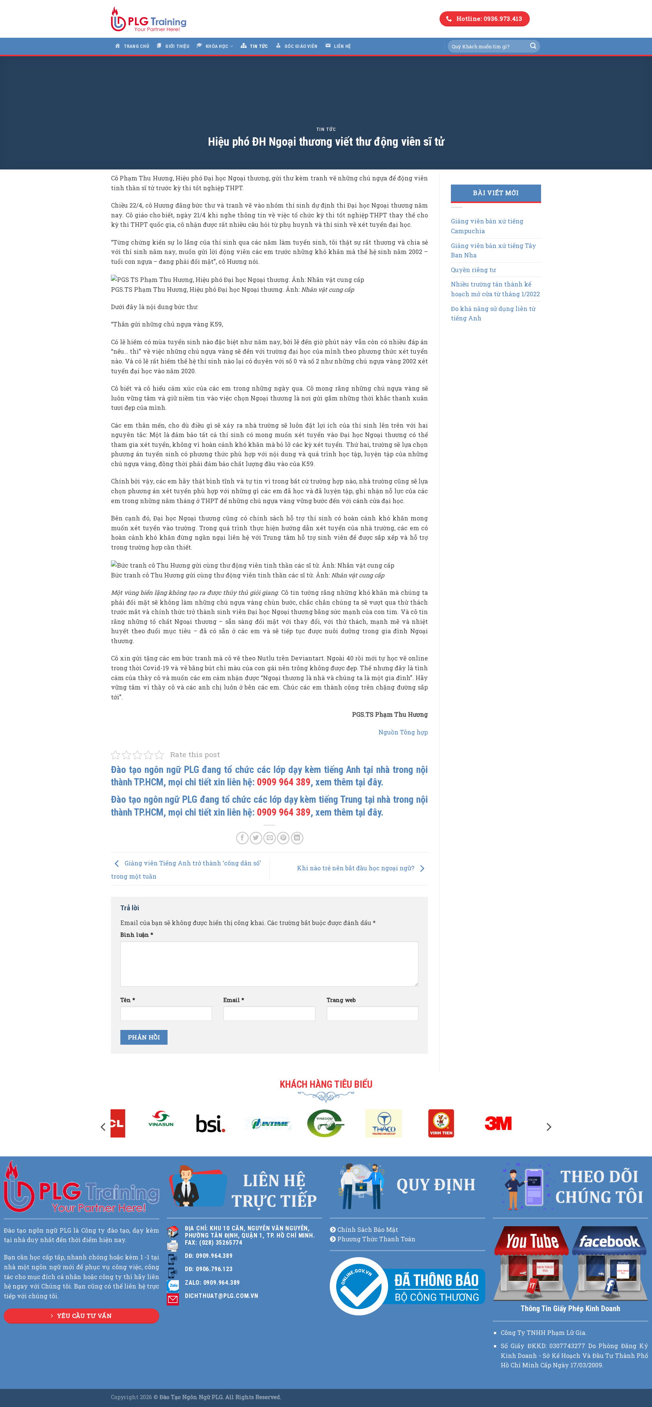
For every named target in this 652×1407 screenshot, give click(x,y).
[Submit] (533, 46)
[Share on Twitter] (256, 838)
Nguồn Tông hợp (403, 732)
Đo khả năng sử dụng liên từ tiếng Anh (493, 313)
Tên (127, 1000)
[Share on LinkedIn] (297, 838)
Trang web (341, 1000)
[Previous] (104, 1126)
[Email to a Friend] (269, 838)
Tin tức (326, 129)
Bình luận (136, 934)
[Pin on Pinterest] (283, 838)
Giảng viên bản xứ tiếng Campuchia (487, 226)
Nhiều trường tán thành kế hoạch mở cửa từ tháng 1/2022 (495, 289)
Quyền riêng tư (473, 270)
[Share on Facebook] (242, 838)
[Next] (548, 1126)
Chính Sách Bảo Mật (367, 1229)
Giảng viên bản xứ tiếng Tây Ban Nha (493, 250)
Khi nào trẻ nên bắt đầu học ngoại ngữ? (356, 868)
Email (233, 1000)
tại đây (368, 782)
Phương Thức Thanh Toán (376, 1239)
